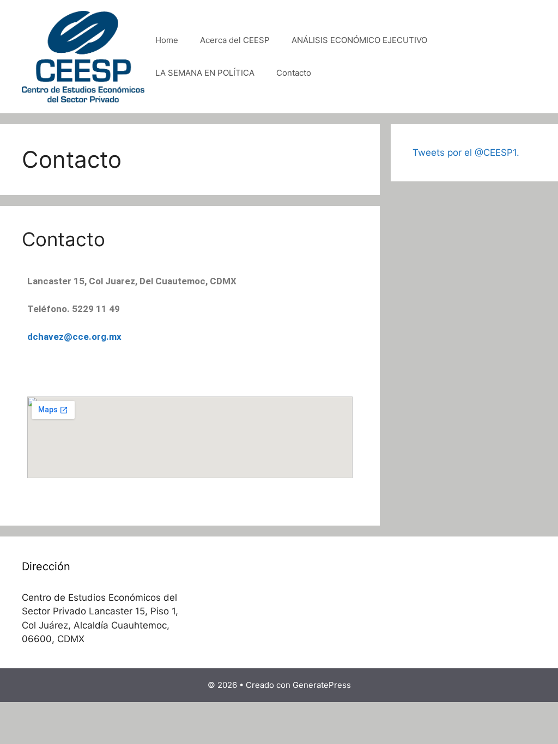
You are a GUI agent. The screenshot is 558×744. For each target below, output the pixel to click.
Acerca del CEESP (235, 40)
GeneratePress (322, 685)
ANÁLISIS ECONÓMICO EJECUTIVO (359, 40)
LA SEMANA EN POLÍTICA (204, 73)
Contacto (293, 73)
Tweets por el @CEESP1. (466, 152)
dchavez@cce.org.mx (74, 336)
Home (166, 40)
